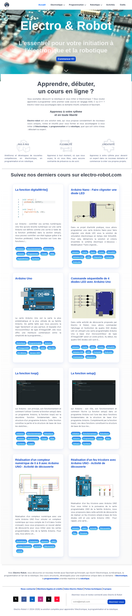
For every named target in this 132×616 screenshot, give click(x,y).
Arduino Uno (23, 278)
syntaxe (35, 259)
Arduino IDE (78, 257)
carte (84, 252)
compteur (34, 541)
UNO (43, 348)
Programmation (76, 4)
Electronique (57, 4)
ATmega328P (23, 348)
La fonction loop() (26, 373)
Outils (122, 4)
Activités (110, 4)
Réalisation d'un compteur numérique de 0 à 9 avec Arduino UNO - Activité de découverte (37, 463)
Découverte (49, 546)
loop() (31, 443)
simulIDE (111, 252)
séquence (90, 357)
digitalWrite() (23, 259)
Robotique (95, 4)
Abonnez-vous (116, 602)
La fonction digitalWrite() (31, 189)
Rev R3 (51, 348)
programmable (35, 343)
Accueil (42, 4)
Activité (37, 546)
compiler (109, 257)
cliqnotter (98, 257)
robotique (48, 249)
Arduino (21, 254)
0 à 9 (20, 551)
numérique (21, 541)
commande (78, 357)
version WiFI (35, 353)
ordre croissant (24, 546)
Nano (93, 252)
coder (44, 254)
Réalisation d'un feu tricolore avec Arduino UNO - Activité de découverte (93, 463)
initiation (20, 249)
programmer (33, 254)
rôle (52, 254)
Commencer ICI (66, 59)
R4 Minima (22, 353)
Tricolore (83, 533)
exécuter (77, 262)
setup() (76, 443)
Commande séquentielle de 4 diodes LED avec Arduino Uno (91, 280)
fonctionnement (34, 249)
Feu (74, 533)
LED (88, 257)
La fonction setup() (83, 373)
